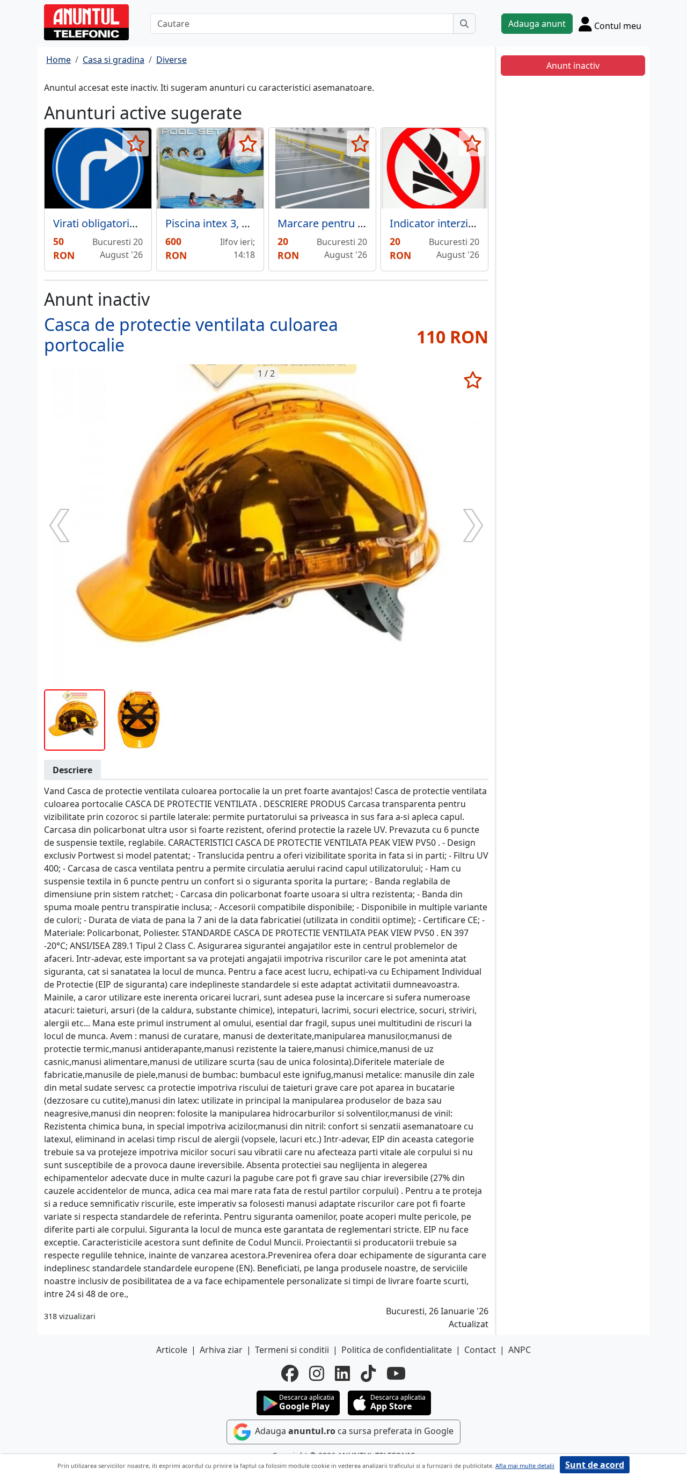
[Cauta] (464, 23)
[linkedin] (342, 1373)
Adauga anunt (537, 24)
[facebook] (289, 1373)
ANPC (519, 1350)
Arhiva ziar (221, 1350)
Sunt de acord (594, 1465)
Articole (171, 1350)
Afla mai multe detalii (524, 1466)
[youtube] (396, 1373)
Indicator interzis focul (445, 223)
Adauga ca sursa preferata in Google (353, 1431)
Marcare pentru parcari (334, 223)
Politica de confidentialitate (396, 1350)
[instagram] (316, 1373)
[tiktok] (368, 1373)
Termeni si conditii (292, 1350)
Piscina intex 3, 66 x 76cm (228, 223)
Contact (480, 1350)
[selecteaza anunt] (135, 143)
